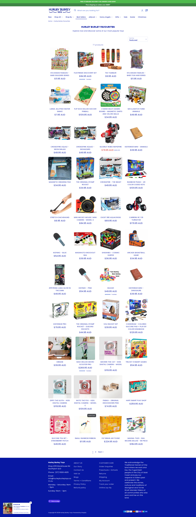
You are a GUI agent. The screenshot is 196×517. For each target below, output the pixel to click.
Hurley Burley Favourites (62, 21)
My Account (104, 480)
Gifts (117, 17)
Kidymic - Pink (85, 288)
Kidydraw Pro (59, 324)
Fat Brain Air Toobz (111, 438)
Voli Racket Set (111, 324)
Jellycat (92, 17)
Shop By (69, 17)
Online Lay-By (105, 487)
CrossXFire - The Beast (110, 182)
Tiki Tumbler (110, 73)
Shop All (57, 17)
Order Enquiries (106, 466)
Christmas (142, 17)
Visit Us (77, 473)
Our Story (78, 466)
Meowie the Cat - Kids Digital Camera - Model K (111, 364)
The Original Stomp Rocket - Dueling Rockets (85, 326)
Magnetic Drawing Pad (60, 182)
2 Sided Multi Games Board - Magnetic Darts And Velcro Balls (110, 111)
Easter (132, 17)
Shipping (103, 477)
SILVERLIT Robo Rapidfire (111, 147)
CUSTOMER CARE (106, 463)
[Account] (142, 10)
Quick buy (60, 68)
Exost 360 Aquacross (111, 217)
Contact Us (79, 470)
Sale (125, 17)
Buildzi (110, 288)
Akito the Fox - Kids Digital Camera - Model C (85, 403)
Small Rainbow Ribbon (85, 438)
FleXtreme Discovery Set (85, 73)
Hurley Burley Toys (66, 512)
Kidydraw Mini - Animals (136, 147)
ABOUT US (78, 463)
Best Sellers (81, 17)
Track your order (106, 484)
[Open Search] (75, 10)
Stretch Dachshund (59, 217)
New (50, 17)
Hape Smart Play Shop (136, 400)
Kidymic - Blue (60, 252)
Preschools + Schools (108, 470)
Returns (102, 473)
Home (50, 21)
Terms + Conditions (82, 480)
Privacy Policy (80, 484)
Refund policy (80, 487)
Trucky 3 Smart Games (136, 362)
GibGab (60, 362)
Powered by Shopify (79, 512)
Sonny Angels (105, 17)
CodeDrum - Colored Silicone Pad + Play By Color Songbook (136, 326)
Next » (100, 452)
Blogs (76, 477)
